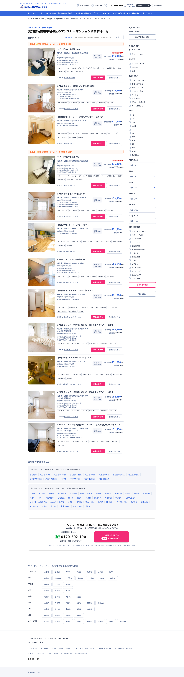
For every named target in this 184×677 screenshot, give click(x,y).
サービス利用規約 (52, 653)
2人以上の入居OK (138, 102)
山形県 (100, 572)
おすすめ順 (68, 37)
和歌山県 (101, 603)
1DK (133, 122)
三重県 (78, 597)
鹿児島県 (122, 621)
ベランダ (135, 253)
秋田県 (89, 572)
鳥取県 (89, 609)
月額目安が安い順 (80, 37)
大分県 (100, 621)
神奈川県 (58, 578)
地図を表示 (142, 294)
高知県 (78, 615)
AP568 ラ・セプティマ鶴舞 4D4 (71, 259)
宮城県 (78, 572)
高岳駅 (88, 497)
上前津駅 (73, 493)
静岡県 (57, 597)
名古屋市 (49, 19)
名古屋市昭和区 (58, 19)
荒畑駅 (88, 506)
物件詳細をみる (114, 78)
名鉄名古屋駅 (131, 497)
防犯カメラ (136, 278)
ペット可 (135, 95)
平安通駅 (118, 497)
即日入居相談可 (137, 106)
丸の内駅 (146, 493)
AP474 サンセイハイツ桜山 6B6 (71, 193)
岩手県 (68, 572)
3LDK (134, 151)
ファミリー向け (137, 91)
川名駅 (100, 502)
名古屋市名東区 (36, 479)
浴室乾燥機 (136, 246)
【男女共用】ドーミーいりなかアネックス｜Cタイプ (80, 116)
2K (133, 133)
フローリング (136, 242)
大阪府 (46, 603)
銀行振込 (135, 67)
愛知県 (43, 19)
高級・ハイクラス (138, 87)
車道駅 (32, 497)
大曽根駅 (108, 497)
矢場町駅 (108, 493)
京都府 (57, 603)
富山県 (46, 590)
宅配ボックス (136, 275)
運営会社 (31, 653)
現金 (133, 71)
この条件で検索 (142, 285)
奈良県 (89, 603)
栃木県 (102, 578)
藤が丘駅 (134, 502)
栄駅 (40, 497)
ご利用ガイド (33, 648)
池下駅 (61, 502)
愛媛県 (68, 615)
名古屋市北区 (133, 474)
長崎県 (78, 621)
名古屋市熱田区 (51, 479)
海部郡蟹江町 (104, 479)
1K (133, 119)
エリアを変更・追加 (142, 37)
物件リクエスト (143, 5)
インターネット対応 (139, 80)
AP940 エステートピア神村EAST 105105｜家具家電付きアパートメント (88, 424)
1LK (133, 129)
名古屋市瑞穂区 (89, 479)
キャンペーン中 (137, 54)
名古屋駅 (61, 497)
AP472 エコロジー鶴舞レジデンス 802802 (76, 85)
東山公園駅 (89, 502)
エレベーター (136, 267)
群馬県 (112, 578)
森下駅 (53, 506)
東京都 (46, 578)
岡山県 (57, 609)
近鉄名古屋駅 (64, 506)
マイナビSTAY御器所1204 (68, 49)
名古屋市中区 (45, 474)
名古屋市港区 (75, 479)
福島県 (111, 572)
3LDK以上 (135, 155)
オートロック (136, 271)
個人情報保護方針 (66, 653)
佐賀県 (68, 621)
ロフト (134, 260)
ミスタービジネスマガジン (124, 648)
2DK (133, 137)
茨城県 (91, 578)
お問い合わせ (40, 653)
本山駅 (53, 502)
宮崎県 (111, 621)
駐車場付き (136, 98)
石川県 (57, 590)
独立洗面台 (136, 257)
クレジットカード (138, 63)
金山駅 (70, 497)
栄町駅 (70, 502)
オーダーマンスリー (104, 648)
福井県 (68, 590)
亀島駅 (136, 493)
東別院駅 (42, 493)
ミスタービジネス (33, 19)
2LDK (134, 140)
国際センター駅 (86, 493)
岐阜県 (46, 597)
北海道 (46, 572)
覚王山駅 (144, 502)
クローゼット (136, 238)
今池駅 (128, 493)
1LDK (134, 126)
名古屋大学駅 (122, 502)
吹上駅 (79, 497)
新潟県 (46, 584)
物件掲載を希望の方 (81, 653)
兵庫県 (68, 603)
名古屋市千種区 (76, 474)
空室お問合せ (98, 77)
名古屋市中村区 (60, 474)
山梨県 (57, 584)
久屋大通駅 (50, 497)
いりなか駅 (77, 506)
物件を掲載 (158, 5)
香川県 (57, 615)
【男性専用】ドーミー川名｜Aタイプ (73, 224)
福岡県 (57, 621)
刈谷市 (63, 479)
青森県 (57, 572)
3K (133, 144)
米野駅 (79, 502)
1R (133, 115)
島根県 (78, 609)
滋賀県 (78, 603)
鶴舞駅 (98, 493)
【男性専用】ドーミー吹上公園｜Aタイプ (75, 357)
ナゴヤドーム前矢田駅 (38, 502)
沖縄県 (46, 621)
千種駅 (51, 493)
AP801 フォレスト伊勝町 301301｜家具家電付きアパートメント (85, 324)
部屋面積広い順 (106, 37)
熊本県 (89, 621)
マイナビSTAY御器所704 (68, 157)
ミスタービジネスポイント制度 (52, 648)
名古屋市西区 (104, 474)
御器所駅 (109, 502)
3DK (133, 148)
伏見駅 (32, 493)
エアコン (135, 264)
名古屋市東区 (90, 474)
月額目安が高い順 (93, 37)
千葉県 (69, 578)
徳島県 (46, 615)
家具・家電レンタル (87, 648)
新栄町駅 (118, 493)
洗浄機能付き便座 (138, 249)
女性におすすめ (137, 84)
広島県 (46, 609)
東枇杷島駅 (34, 506)
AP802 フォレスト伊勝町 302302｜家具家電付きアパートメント (85, 392)
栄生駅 (44, 506)
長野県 (68, 584)
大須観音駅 (62, 493)
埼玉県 (80, 578)
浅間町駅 (97, 497)
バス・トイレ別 (137, 235)
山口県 (68, 609)
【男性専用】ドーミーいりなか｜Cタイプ (75, 290)
